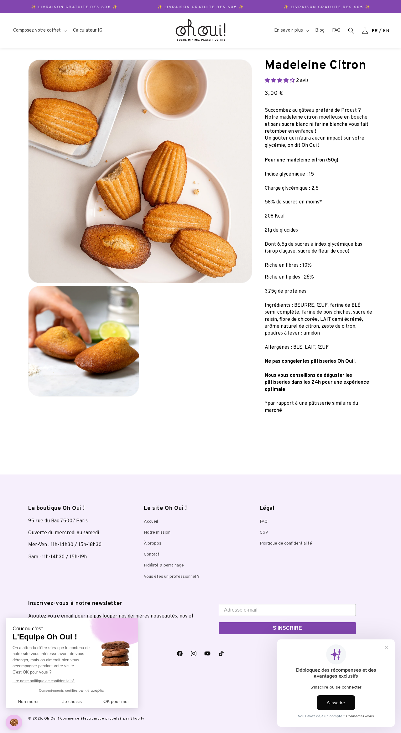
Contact (151, 554)
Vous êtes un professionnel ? (172, 576)
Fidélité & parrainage (164, 565)
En (386, 30)
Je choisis (72, 701)
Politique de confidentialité (286, 543)
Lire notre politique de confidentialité (44, 681)
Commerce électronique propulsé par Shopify (102, 718)
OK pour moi (115, 701)
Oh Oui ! (51, 718)
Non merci (28, 701)
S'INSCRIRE (287, 628)
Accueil (151, 521)
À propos (152, 543)
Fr (375, 30)
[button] (39, 31)
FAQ (264, 521)
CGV (264, 532)
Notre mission (157, 532)
